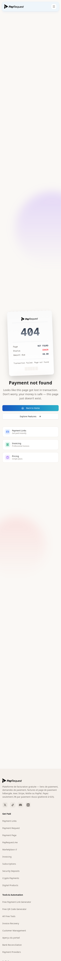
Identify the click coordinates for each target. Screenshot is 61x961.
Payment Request (11, 828)
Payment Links (9, 821)
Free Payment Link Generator (16, 902)
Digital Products (10, 885)
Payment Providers (11, 952)
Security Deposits (11, 871)
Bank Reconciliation (12, 944)
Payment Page (9, 835)
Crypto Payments (10, 878)
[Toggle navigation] (54, 6)
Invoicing (7, 856)
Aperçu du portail (11, 937)
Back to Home (33, 408)
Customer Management (14, 930)
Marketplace (8, 849)
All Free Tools (8, 916)
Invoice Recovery (10, 923)
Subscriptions (9, 863)
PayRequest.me (10, 842)
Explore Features (28, 416)
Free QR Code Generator (14, 909)
